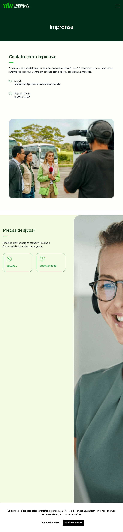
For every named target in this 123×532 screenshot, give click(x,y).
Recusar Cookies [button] (50, 522)
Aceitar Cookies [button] (73, 522)
